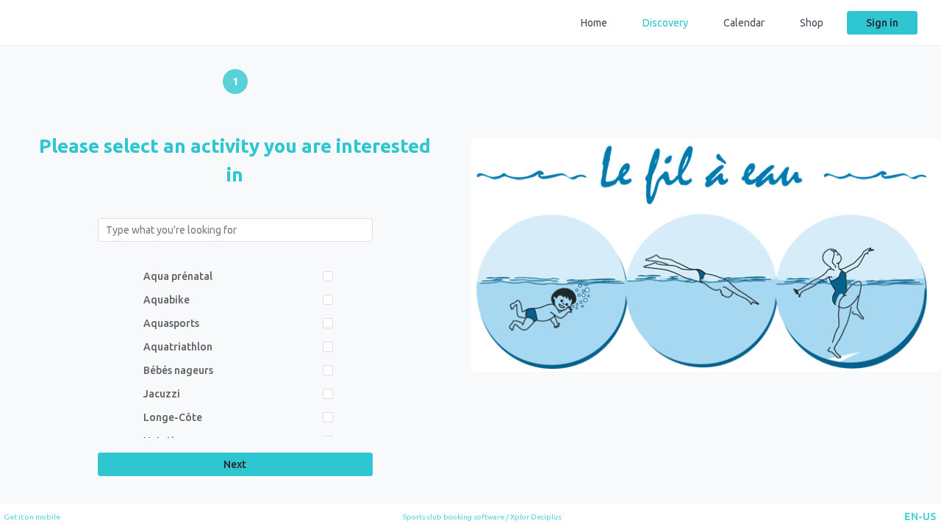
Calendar (744, 23)
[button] (920, 516)
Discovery (665, 23)
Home (594, 23)
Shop (811, 23)
